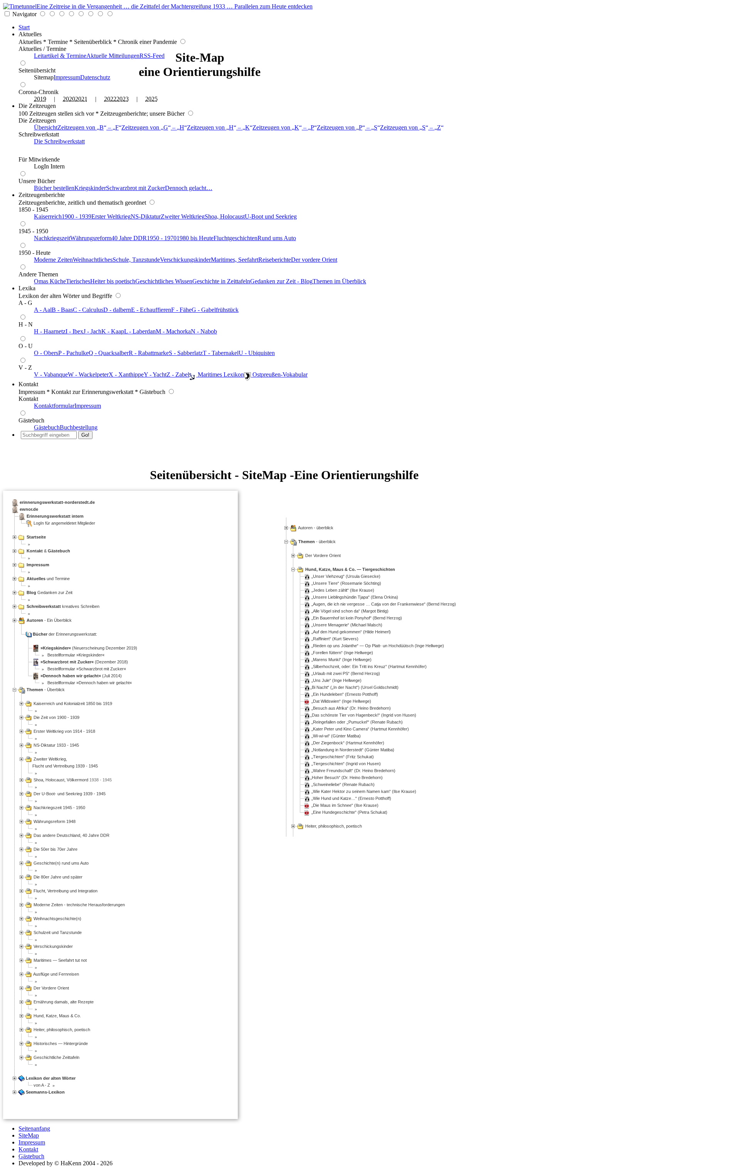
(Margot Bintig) (350, 611)
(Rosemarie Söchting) (347, 583)
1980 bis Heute (195, 238)
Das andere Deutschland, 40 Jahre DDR (70, 835)
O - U (25, 346)
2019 (40, 99)
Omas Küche (50, 281)
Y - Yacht (155, 374)
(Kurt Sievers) (335, 638)
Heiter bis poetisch (112, 281)
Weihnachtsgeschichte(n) (56, 918)
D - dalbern (117, 309)
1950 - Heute (34, 252)
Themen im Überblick (339, 281)
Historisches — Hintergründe (60, 1043)
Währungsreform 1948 (54, 821)
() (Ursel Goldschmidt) (355, 687)
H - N (25, 324)
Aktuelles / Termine (42, 48)
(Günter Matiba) (337, 736)
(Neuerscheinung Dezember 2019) (88, 648)
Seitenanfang (34, 1128)
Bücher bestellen (54, 188)
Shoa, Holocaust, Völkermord (60, 780)
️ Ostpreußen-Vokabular (279, 374)
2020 (69, 99)
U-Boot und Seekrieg (271, 216)
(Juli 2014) (81, 675)
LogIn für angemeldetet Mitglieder (64, 523)
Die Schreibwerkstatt (59, 141)
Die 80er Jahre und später (57, 877)
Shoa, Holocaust (225, 216)
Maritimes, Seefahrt (234, 259)
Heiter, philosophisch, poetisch (333, 826)
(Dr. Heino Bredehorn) (352, 708)
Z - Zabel (177, 374)
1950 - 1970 (162, 238)
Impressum (67, 77)
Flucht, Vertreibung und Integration (65, 891)
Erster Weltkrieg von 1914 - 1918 (63, 731)
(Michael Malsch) (347, 625)
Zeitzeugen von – (88, 127)
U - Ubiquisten (257, 353)
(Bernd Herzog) (384, 604)
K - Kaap (112, 331)
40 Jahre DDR (129, 238)
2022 (110, 99)
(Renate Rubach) (358, 722)
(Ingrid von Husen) (364, 715)
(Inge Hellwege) (343, 652)
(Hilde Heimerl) (352, 631)
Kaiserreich (48, 216)
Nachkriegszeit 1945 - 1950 (58, 807)
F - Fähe (181, 309)
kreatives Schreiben (63, 606)
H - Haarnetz (50, 331)
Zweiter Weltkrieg (183, 216)
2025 (151, 99)
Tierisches (78, 281)
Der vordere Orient (314, 259)
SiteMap (28, 1135)
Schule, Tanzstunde (136, 259)
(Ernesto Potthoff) (345, 694)
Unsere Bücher (36, 181)
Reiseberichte (274, 259)
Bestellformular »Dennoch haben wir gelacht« (89, 682)
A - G (25, 303)
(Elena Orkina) (355, 597)
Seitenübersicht (37, 70)
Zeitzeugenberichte (41, 195)
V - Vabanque (51, 374)
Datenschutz (95, 77)
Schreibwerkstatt (38, 134)
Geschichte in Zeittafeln (221, 281)
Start (24, 27)
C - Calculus (88, 309)
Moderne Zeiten (53, 259)
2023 (122, 99)
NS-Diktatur (146, 216)
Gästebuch (31, 420)
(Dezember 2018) (84, 662)
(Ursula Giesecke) (346, 576)
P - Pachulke (73, 353)
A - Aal (43, 309)
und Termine (48, 578)
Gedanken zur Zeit (49, 592)
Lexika (26, 288)
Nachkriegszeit (52, 238)
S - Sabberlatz (186, 353)
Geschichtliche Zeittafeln (55, 1057)
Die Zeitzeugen (37, 106)
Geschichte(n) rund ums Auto (60, 863)
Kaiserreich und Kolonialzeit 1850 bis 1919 (72, 703)
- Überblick (46, 689)
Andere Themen (38, 274)
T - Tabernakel (221, 353)
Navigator (24, 14)
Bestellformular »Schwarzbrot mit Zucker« (86, 668)
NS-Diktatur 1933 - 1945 (55, 745)
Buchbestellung (79, 427)
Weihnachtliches (93, 259)
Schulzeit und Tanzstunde (57, 932)
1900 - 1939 (76, 216)
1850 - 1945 (33, 209)
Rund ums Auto (276, 238)
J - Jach (92, 331)
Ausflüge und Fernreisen (55, 974)
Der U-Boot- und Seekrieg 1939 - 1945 (69, 793)
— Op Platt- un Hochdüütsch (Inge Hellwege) (378, 645)
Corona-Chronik (38, 92)
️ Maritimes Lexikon (220, 374)
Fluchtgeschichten (235, 238)
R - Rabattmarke (149, 353)
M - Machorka (173, 331)
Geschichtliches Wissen (163, 281)
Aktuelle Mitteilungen (113, 55)
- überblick (317, 541)
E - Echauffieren (151, 309)
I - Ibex (74, 331)
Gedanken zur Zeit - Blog (281, 281)
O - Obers (46, 353)
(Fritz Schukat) (343, 756)
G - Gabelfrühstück (215, 309)
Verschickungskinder (185, 259)
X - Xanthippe (126, 374)
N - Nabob (204, 331)
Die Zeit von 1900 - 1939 (55, 717)
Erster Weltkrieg (111, 216)
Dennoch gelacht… (188, 188)
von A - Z (41, 1085)
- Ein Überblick (49, 620)
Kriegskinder (90, 188)
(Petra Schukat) (350, 812)
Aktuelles (30, 34)
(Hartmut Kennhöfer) (370, 666)
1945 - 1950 (33, 231)
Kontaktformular (54, 405)
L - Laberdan (140, 331)
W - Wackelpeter (88, 374)
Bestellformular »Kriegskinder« (75, 655)
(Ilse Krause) (343, 590)
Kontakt (28, 384)
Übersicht (45, 127)
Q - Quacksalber (109, 353)
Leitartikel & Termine (60, 55)
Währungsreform (90, 238)
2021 (81, 99)
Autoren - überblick (315, 527)
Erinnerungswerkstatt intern (55, 516)
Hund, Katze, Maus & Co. (56, 1015)
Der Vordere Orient (323, 555)
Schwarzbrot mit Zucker (135, 188)
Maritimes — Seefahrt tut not (59, 960)
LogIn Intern (49, 166)
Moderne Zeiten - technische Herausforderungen (78, 904)
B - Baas (62, 309)
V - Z (25, 367)
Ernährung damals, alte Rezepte (63, 1002)
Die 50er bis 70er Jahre (54, 849)
